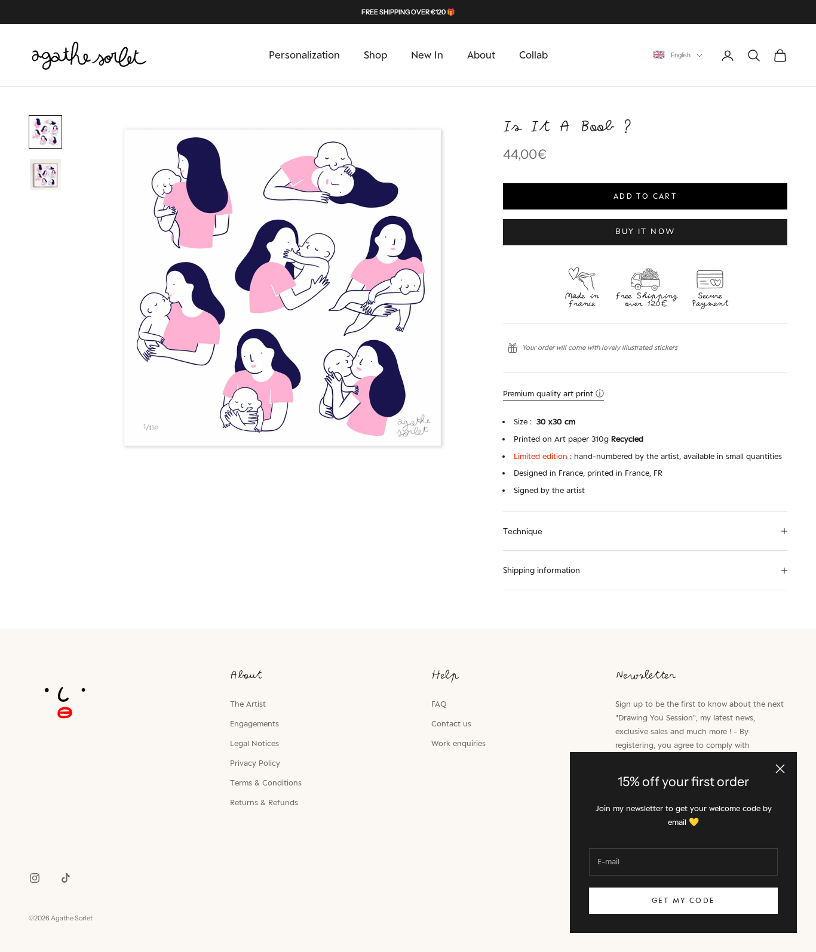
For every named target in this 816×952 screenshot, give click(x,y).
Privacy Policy (255, 763)
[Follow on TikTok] (66, 878)
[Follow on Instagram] (35, 878)
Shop (375, 55)
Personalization (304, 55)
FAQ (438, 703)
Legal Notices (254, 743)
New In (427, 55)
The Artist (248, 703)
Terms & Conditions (266, 782)
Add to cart (645, 196)
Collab (533, 55)
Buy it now (645, 231)
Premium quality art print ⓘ (553, 393)
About (481, 55)
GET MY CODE (684, 900)
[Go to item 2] (45, 175)
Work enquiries (458, 743)
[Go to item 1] (45, 132)
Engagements (254, 723)
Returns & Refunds (264, 802)
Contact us (451, 723)
